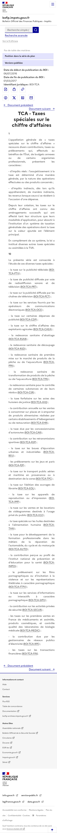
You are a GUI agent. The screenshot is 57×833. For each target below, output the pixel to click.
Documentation (9, 711)
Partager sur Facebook (6, 98)
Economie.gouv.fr (10, 752)
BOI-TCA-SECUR (32, 610)
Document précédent (20, 105)
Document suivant (40, 109)
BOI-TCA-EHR (39, 423)
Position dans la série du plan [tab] (20, 56)
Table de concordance (12, 706)
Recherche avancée (16, 35)
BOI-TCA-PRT (28, 286)
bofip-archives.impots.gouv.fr (15, 716)
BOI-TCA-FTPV (17, 587)
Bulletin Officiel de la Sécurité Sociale (18, 733)
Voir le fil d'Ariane (10, 41)
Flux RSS (6, 701)
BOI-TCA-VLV (35, 515)
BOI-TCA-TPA (40, 379)
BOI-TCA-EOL (26, 488)
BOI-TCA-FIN (29, 653)
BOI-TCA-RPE (31, 644)
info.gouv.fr (8, 795)
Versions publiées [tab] (14, 63)
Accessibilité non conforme (14, 810)
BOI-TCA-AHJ (39, 402)
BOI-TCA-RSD (17, 348)
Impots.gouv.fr (8, 757)
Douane (5, 742)
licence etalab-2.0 (14, 829)
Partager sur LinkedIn (23, 98)
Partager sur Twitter (14, 98)
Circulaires (7, 738)
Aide (4, 684)
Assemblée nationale (11, 728)
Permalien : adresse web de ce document (23, 89)
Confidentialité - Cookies (19, 815)
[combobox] (19, 30)
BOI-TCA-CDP (28, 319)
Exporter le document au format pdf (6, 89)
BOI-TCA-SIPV (37, 600)
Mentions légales (36, 810)
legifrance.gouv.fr (11, 801)
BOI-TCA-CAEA (42, 329)
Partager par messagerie (31, 98)
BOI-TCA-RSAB (17, 339)
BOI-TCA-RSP (28, 442)
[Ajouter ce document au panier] (14, 89)
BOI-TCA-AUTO (18, 549)
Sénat (4, 762)
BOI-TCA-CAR (33, 432)
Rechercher (36, 30)
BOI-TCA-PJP (16, 465)
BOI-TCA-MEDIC (30, 630)
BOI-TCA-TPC (44, 478)
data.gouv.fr (34, 801)
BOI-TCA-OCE (34, 310)
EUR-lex (5, 747)
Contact (6, 689)
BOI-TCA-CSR (25, 392)
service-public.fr (30, 795)
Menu (53, 4)
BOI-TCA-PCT (41, 296)
